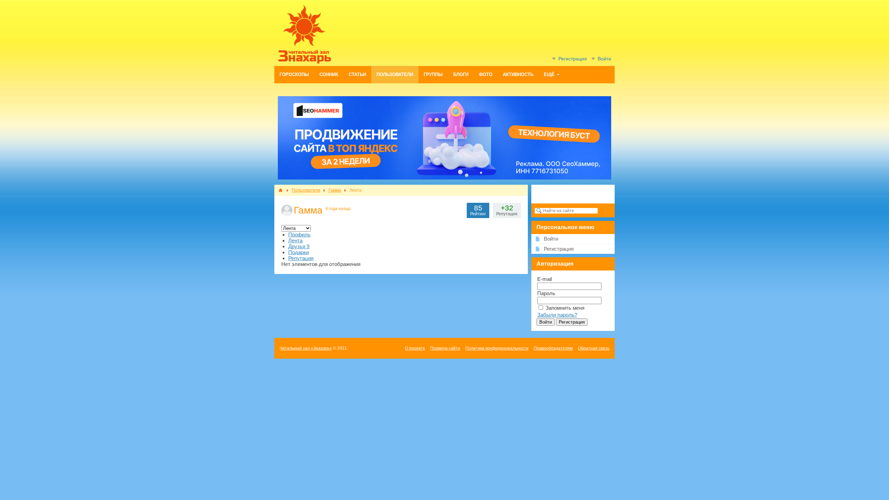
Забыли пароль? (557, 315)
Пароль (546, 293)
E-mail (544, 279)
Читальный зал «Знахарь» (306, 348)
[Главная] (280, 190)
